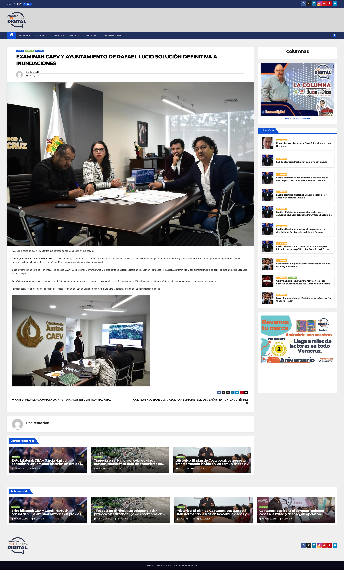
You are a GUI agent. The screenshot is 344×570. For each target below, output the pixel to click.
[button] (330, 35)
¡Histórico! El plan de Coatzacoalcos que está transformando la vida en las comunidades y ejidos (211, 463)
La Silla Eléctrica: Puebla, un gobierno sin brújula (301, 162)
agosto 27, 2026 (105, 519)
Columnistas (282, 140)
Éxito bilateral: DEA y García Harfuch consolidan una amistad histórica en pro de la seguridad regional (47, 463)
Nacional (92, 35)
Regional (39, 50)
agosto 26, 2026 (270, 519)
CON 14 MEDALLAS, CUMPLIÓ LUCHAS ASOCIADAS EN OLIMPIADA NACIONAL (63, 399)
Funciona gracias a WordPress (159, 565)
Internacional (113, 35)
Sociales (75, 35)
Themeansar (192, 565)
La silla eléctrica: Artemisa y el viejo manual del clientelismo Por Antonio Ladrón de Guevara (301, 230)
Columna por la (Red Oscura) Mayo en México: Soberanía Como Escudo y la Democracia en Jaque (303, 282)
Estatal (41, 35)
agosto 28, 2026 (22, 519)
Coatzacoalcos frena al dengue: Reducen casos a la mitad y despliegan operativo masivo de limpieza (291, 514)
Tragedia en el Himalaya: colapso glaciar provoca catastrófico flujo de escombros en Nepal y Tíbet (128, 463)
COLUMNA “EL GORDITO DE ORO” (297, 118)
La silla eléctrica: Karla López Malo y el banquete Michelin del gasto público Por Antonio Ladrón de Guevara (302, 249)
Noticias (24, 35)
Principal (29, 50)
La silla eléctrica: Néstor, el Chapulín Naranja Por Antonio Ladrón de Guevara (301, 196)
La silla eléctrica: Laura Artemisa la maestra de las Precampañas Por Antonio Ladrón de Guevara (302, 179)
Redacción (35, 72)
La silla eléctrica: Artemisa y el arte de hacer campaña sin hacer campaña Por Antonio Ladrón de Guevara (303, 215)
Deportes (58, 35)
